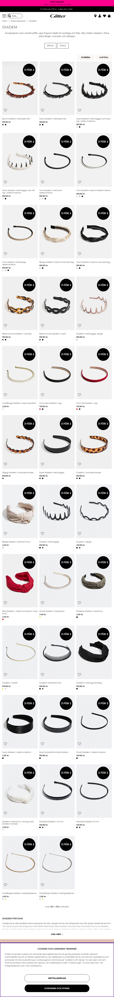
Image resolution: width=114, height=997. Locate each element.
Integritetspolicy (13, 965)
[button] (100, 15)
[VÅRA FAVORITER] (104, 57)
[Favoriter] (105, 15)
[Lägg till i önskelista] (5, 110)
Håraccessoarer (18, 21)
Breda (50, 46)
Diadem (33, 21)
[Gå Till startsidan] (57, 16)
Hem (4, 21)
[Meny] (4, 16)
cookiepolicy (36, 965)
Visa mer (56, 934)
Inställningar (57, 978)
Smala (63, 46)
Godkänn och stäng (57, 988)
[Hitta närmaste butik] (95, 16)
